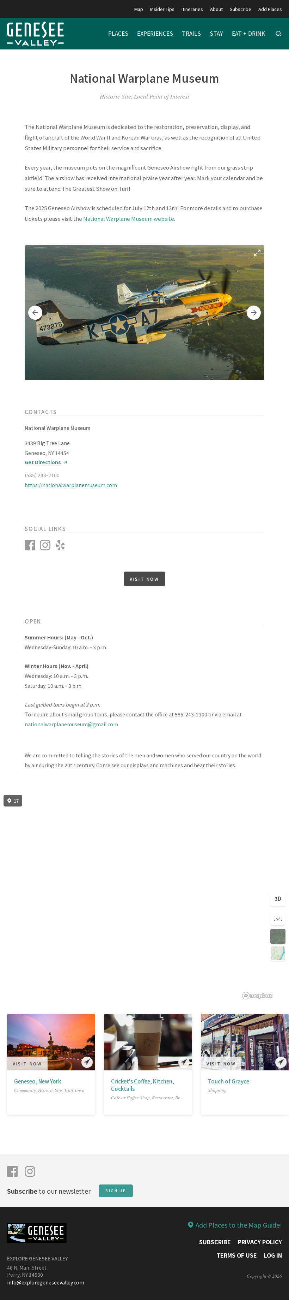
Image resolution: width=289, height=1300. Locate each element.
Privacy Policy (260, 1241)
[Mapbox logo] (257, 996)
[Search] (278, 33)
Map (138, 9)
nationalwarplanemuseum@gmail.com (71, 724)
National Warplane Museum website (128, 218)
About (216, 9)
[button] (35, 313)
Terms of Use (236, 1255)
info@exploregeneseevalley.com (45, 1282)
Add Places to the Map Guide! (239, 1225)
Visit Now (144, 579)
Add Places (270, 9)
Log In (273, 1255)
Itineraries (192, 9)
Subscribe (240, 9)
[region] (144, 897)
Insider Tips (162, 9)
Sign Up (115, 1190)
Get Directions (43, 462)
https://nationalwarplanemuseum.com (71, 485)
